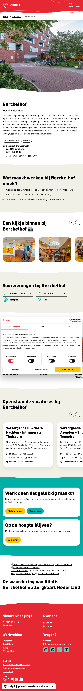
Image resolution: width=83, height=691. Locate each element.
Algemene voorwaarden (14, 668)
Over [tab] (68, 326)
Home (5, 16)
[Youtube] (59, 649)
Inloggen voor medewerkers (57, 644)
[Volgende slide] (77, 222)
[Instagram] (45, 649)
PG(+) (5, 647)
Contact (47, 640)
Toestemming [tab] (14, 326)
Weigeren (15, 369)
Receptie (14, 299)
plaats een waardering (48, 573)
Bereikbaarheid (17, 293)
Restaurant (48, 293)
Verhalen (47, 622)
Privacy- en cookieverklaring (16, 664)
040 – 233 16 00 (13, 151)
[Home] (11, 5)
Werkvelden (8, 651)
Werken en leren (11, 621)
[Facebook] (66, 649)
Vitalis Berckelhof (19, 570)
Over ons (47, 626)
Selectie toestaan (41, 369)
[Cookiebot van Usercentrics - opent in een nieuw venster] (71, 320)
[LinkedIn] (52, 649)
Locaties (16, 16)
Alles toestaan (67, 369)
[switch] (31, 361)
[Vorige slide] (71, 222)
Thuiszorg (7, 640)
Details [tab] (41, 326)
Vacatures (7, 625)
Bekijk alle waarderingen (23, 573)
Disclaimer (8, 671)
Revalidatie (8, 644)
